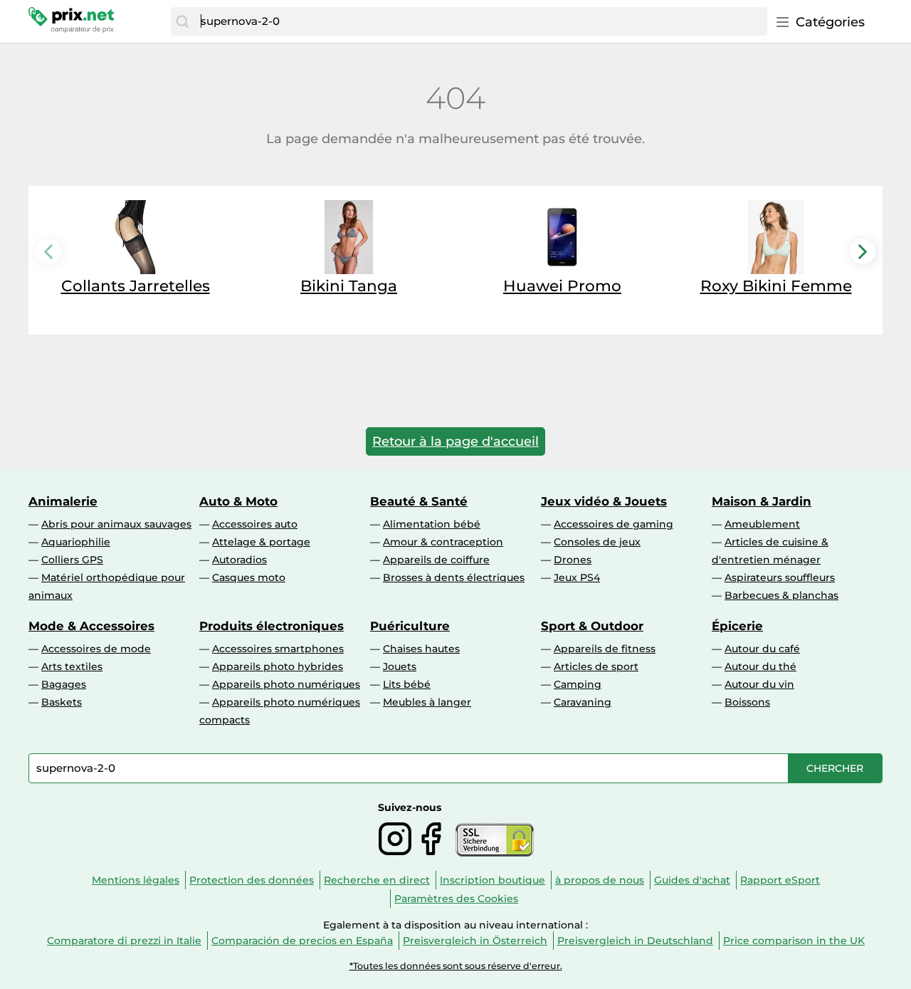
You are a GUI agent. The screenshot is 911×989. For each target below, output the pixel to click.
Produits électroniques (271, 626)
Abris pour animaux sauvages (116, 524)
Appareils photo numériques (286, 684)
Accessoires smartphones (278, 648)
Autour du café (762, 648)
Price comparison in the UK (794, 940)
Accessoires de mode (96, 648)
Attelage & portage (261, 541)
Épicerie (737, 626)
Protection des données (251, 880)
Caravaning (582, 702)
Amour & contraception (443, 541)
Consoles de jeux (597, 541)
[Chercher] (182, 21)
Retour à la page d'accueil (455, 441)
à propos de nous (599, 880)
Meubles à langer (427, 702)
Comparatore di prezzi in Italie (124, 940)
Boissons (747, 702)
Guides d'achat (692, 880)
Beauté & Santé (419, 501)
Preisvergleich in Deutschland (635, 940)
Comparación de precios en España (302, 940)
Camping (577, 684)
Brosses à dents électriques (454, 577)
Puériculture (410, 626)
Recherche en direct (377, 880)
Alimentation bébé (431, 524)
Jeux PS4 (577, 577)
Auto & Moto (238, 501)
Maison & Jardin (761, 501)
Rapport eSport (780, 880)
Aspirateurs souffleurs (780, 577)
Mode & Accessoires (91, 626)
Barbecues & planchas (781, 595)
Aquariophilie (75, 541)
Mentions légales (135, 880)
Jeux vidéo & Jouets (604, 501)
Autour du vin (759, 684)
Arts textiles (71, 666)
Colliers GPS (72, 559)
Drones (572, 559)
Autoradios (239, 559)
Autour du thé (760, 666)
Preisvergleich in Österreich (475, 940)
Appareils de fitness (604, 648)
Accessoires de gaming (613, 524)
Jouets (399, 666)
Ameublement (762, 524)
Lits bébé (407, 684)
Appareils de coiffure (436, 559)
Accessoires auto (254, 524)
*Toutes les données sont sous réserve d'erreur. (455, 966)
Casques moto (248, 577)
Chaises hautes (421, 648)
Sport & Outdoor (592, 626)
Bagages (63, 684)
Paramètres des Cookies (456, 898)
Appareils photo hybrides (277, 666)
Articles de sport (596, 666)
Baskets (61, 702)
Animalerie (63, 501)
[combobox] (480, 21)
